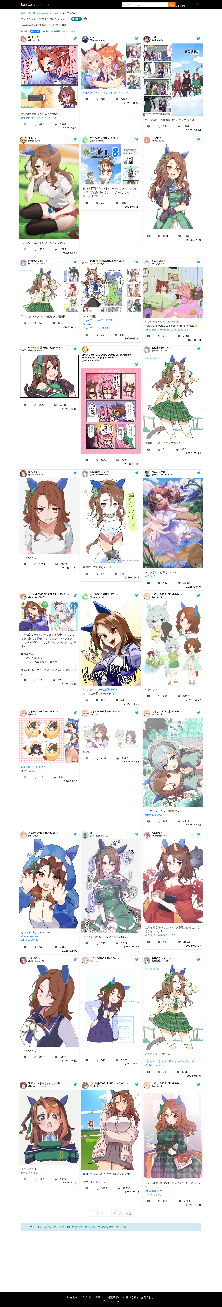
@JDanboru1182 (36, 474)
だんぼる (32, 471)
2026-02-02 (69, 1061)
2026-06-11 (194, 340)
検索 (172, 4)
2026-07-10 (193, 239)
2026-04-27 (193, 700)
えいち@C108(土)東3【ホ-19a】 (107, 1083)
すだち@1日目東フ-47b (102, 137)
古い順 (45, 31)
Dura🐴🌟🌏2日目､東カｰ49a (106, 260)
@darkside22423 (36, 597)
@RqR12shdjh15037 (100, 836)
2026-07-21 (132, 206)
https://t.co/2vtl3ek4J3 (97, 328)
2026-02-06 (131, 947)
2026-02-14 (193, 825)
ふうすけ (156, 137)
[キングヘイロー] (86, 18)
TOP (23, 13)
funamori (157, 832)
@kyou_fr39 (34, 40)
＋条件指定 (180, 6)
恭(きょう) (33, 37)
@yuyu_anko (158, 263)
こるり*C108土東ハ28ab (165, 594)
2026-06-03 (69, 409)
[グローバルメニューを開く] (197, 4)
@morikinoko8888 (91, 360)
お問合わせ (147, 1297)
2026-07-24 (69, 253)
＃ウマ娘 (150, 576)
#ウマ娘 (26, 117)
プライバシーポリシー (92, 1297)
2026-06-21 (131, 338)
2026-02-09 (69, 950)
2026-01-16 (132, 1064)
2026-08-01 (193, 130)
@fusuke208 (158, 141)
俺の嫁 (32, 13)
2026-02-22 (131, 762)
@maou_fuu (34, 141)
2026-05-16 (193, 586)
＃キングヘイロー (168, 935)
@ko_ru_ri (157, 597)
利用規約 (72, 1297)
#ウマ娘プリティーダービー (173, 1061)
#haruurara (169, 329)
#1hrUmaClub (29, 940)
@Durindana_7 (97, 263)
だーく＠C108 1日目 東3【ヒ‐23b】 (47, 594)
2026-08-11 (70, 128)
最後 (128, 1213)
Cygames (43, 13)
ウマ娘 (55, 13)
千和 (154, 37)
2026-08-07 (131, 103)
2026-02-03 (193, 945)
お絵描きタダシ (36, 260)
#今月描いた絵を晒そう (35, 767)
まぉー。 (32, 137)
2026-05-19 (131, 577)
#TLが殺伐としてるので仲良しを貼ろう (106, 92)
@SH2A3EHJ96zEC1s (162, 474)
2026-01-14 (70, 1183)
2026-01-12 (132, 1192)
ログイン (90, 1227)
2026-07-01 (70, 326)
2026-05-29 (193, 453)
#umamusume (153, 329)
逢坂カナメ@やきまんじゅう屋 (44, 1083)
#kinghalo (183, 329)
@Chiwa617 (157, 40)
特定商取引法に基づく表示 (123, 1297)
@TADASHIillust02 (37, 263)
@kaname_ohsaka (37, 1086)
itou (92, 37)
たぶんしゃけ (158, 471)
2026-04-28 (131, 703)
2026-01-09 (193, 1205)
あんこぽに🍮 (159, 260)
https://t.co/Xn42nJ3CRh (98, 320)
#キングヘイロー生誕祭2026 (100, 689)
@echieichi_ (96, 1086)
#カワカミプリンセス (43, 117)
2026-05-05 (69, 684)
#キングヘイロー (31, 1172)
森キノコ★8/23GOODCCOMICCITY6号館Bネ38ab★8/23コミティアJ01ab (106, 356)
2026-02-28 (69, 781)
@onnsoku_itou (97, 40)
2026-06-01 (131, 464)
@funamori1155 (159, 836)
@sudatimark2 (97, 141)
